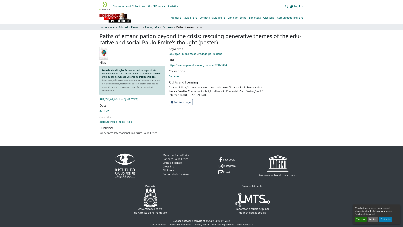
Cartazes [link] (167, 27)
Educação (175, 54)
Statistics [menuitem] (172, 6)
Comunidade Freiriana (290, 17)
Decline (372, 219)
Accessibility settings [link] (181, 224)
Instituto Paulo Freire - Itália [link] (116, 122)
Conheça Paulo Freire (212, 17)
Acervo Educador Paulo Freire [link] (126, 27)
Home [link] (103, 27)
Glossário (269, 17)
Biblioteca (255, 17)
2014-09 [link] (104, 110)
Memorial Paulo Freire (184, 17)
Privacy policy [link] (202, 224)
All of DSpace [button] (155, 6)
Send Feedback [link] (245, 224)
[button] (104, 6)
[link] (132, 99)
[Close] (161, 70)
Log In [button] (298, 6)
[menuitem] (156, 6)
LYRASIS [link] (225, 221)
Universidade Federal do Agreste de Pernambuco (150, 210)
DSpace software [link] (183, 221)
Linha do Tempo (237, 17)
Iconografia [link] (152, 27)
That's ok (360, 219)
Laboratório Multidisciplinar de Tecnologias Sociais (252, 210)
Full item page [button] (182, 102)
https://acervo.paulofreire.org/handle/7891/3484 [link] (198, 65)
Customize (386, 219)
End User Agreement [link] (223, 224)
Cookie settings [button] (158, 224)
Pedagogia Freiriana (210, 54)
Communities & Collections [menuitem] (129, 6)
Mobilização (189, 54)
